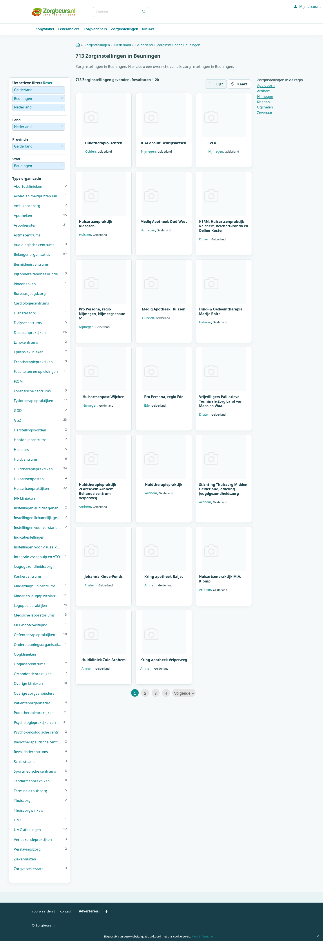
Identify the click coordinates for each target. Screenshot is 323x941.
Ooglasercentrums (29, 664)
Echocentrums (26, 342)
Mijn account (309, 6)
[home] (78, 45)
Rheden (263, 101)
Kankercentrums (28, 576)
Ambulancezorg (27, 205)
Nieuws (148, 29)
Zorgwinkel (44, 29)
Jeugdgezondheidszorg (33, 566)
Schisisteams (24, 761)
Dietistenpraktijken (30, 332)
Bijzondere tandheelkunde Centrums (38, 274)
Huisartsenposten (29, 478)
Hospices (21, 449)
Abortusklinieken (28, 186)
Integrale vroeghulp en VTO (37, 556)
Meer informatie (202, 936)
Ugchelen (265, 107)
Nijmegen (265, 96)
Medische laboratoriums (34, 615)
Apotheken (23, 215)
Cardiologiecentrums (31, 303)
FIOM (18, 381)
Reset (48, 82)
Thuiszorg (22, 800)
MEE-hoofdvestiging (30, 625)
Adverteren (88, 911)
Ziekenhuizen (25, 859)
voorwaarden (42, 911)
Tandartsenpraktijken (32, 781)
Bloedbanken (25, 283)
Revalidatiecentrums (31, 751)
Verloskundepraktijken (33, 839)
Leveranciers (69, 29)
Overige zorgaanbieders (34, 693)
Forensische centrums (32, 391)
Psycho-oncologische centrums (38, 732)
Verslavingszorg (27, 849)
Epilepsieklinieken (29, 352)
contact (65, 911)
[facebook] (106, 911)
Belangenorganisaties (32, 254)
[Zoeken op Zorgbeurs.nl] (144, 12)
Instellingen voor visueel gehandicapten (38, 547)
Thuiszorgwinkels (28, 810)
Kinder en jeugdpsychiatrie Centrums (38, 595)
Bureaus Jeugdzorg (30, 293)
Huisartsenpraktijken (31, 488)
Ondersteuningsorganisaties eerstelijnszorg (38, 644)
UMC (18, 820)
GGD (18, 410)
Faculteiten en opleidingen (36, 371)
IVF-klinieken (24, 498)
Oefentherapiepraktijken (34, 634)
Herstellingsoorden (30, 430)
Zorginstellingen (124, 29)
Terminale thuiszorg (30, 790)
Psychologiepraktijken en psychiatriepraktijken (38, 722)
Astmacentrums (27, 235)
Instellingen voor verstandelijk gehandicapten (38, 527)
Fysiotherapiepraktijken (33, 400)
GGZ (17, 420)
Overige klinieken (28, 683)
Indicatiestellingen (29, 537)
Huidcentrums (26, 459)
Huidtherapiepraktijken (33, 469)
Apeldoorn (266, 85)
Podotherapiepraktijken (34, 712)
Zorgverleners (95, 29)
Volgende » (184, 693)
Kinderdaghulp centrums (35, 586)
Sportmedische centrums (35, 771)
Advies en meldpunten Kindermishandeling (38, 196)
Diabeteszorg (25, 313)
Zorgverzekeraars (29, 868)
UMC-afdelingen (27, 829)
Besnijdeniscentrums (31, 264)
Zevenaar (264, 112)
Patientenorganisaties (32, 703)
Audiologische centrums (34, 244)
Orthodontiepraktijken (33, 673)
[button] (216, 84)
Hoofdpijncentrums (30, 439)
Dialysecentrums (28, 322)
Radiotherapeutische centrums (38, 742)
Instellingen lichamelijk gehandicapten (38, 517)
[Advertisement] (164, 727)
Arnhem (263, 90)
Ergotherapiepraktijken (33, 361)
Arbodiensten (25, 225)
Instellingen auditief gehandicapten (38, 508)
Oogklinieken (25, 654)
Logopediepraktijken (31, 605)
